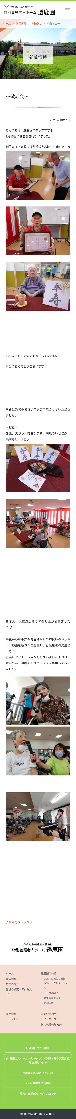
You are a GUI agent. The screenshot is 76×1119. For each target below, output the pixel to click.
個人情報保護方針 (51, 1024)
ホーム (7, 23)
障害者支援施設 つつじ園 (38, 1073)
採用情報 (11, 1013)
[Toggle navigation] (67, 9)
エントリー (15, 1018)
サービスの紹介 (50, 993)
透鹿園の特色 (48, 973)
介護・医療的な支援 (54, 978)
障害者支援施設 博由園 (38, 1083)
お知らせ (36, 23)
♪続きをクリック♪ (19, 922)
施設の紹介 (12, 984)
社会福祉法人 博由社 (38, 1048)
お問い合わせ (48, 1013)
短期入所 (48, 1002)
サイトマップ (48, 1019)
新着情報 (21, 23)
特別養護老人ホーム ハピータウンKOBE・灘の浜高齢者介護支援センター (38, 1060)
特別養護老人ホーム (54, 998)
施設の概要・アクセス (19, 989)
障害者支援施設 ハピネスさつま (38, 1093)
